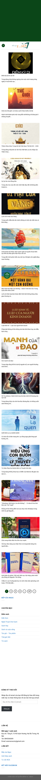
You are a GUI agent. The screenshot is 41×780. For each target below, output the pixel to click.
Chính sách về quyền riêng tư (18, 776)
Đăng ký (7, 709)
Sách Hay (4, 626)
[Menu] (3, 45)
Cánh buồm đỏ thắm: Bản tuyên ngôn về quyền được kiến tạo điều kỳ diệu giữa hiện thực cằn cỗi (19, 252)
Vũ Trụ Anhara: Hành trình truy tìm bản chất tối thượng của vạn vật (19, 397)
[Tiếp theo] (34, 591)
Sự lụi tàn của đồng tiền (9, 181)
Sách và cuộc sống (8, 629)
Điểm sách (5, 614)
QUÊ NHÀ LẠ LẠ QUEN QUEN (10, 433)
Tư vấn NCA (5, 760)
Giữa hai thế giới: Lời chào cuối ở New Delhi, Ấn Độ (17, 111)
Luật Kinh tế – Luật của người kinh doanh (14, 325)
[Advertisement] (20, 20)
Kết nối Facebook (9, 765)
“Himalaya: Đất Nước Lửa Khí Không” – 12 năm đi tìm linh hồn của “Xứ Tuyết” (19, 504)
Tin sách (4, 641)
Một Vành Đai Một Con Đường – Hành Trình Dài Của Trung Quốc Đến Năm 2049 (19, 289)
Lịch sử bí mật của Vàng (9, 216)
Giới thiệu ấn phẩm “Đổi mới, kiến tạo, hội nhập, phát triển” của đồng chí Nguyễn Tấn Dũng (19, 576)
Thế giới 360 (5, 637)
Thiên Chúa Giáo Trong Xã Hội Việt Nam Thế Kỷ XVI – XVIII (19, 146)
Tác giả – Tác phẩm (8, 633)
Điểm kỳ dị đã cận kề (7, 75)
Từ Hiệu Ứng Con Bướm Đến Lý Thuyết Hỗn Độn (16, 468)
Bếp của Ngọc (7, 598)
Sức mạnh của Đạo (7, 361)
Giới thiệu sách (6, 756)
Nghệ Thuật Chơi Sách (9, 622)
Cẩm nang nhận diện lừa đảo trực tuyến (13, 540)
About (31, 776)
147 (29, 591)
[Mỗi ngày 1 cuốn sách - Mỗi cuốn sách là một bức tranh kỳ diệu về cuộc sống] (20, 45)
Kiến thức (4, 618)
